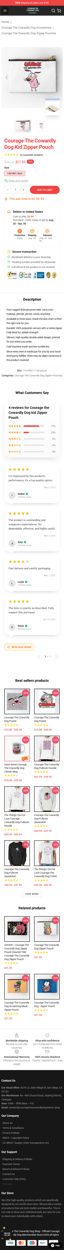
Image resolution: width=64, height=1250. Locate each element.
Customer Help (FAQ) (14, 1179)
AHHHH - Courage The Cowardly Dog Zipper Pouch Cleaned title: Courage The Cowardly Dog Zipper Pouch (16, 952)
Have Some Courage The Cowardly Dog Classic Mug (15, 768)
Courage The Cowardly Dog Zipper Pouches (28, 33)
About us (7, 1123)
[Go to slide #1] (22, 126)
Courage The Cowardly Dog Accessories (26, 27)
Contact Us (8, 1174)
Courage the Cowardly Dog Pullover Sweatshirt (46, 819)
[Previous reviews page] (39, 656)
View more (32, 894)
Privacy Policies (11, 1132)
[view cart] (59, 11)
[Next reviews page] (56, 656)
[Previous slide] (7, 77)
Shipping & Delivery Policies (17, 1159)
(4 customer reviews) (31, 154)
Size (6, 167)
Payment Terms (11, 1164)
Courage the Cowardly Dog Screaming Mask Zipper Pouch (16, 1006)
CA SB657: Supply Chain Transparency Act (25, 1142)
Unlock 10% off (7, 1234)
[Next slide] (57, 77)
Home (5, 22)
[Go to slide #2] (41, 126)
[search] (53, 11)
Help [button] (57, 1245)
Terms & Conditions (13, 1127)
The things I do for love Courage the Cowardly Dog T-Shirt (45, 873)
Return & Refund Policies (16, 1169)
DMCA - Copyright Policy (15, 1137)
